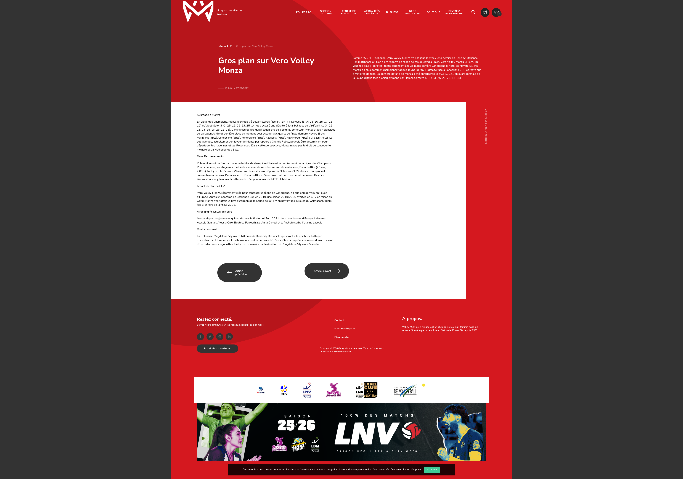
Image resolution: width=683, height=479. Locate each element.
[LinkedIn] (229, 336)
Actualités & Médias (372, 12)
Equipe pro (303, 12)
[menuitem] (303, 12)
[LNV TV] (341, 432)
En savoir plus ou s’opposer (406, 469)
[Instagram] (219, 336)
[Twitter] (210, 336)
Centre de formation (348, 12)
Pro (232, 46)
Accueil (223, 46)
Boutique (433, 12)
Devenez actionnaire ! (454, 12)
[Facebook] (200, 336)
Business (392, 12)
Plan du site (341, 337)
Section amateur (326, 12)
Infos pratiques (412, 12)
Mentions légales (344, 328)
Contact (339, 320)
